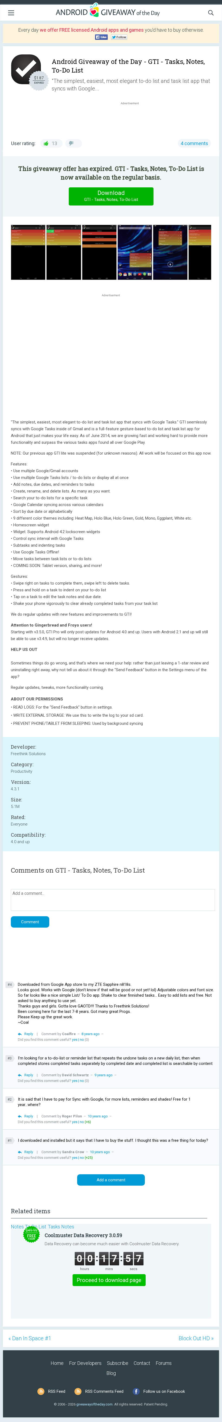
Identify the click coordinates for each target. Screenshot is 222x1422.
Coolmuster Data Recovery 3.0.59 (83, 1235)
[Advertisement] (132, 118)
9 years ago (103, 1075)
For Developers (85, 1363)
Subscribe (117, 1363)
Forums (164, 1363)
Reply (28, 1034)
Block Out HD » (196, 1338)
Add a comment (111, 1180)
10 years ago (98, 1116)
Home (57, 1363)
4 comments (194, 143)
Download (111, 196)
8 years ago (90, 1034)
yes (74, 1040)
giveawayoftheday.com (94, 1404)
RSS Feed (56, 1391)
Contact (142, 1363)
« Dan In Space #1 (29, 1338)
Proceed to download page (109, 1280)
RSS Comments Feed (104, 1391)
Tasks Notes (61, 1226)
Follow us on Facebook (164, 1391)
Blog (111, 1373)
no (82, 1040)
